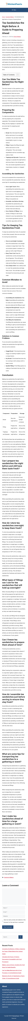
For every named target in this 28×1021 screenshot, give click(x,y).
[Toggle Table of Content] (17, 74)
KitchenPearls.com (7, 989)
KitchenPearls (16, 1016)
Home (3, 17)
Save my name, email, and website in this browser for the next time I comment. (15, 921)
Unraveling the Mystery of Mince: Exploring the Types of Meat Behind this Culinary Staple (13, 951)
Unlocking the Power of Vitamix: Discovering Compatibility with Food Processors (12, 959)
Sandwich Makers (10, 17)
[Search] (20, 937)
